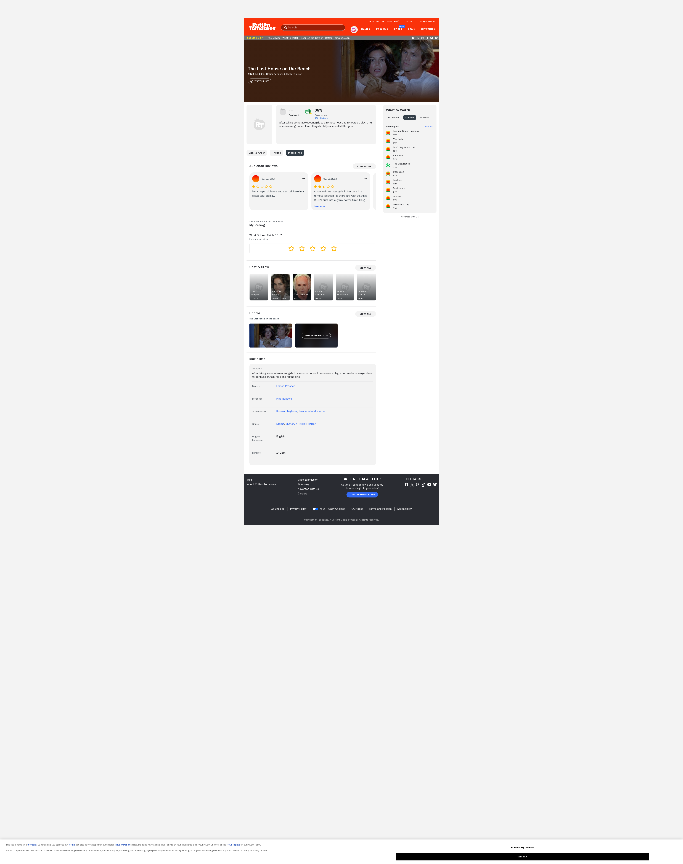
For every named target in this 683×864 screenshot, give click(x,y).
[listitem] (410, 132)
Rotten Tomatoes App (337, 38)
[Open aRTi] (354, 30)
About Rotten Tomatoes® (384, 21)
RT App (398, 29)
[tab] (394, 117)
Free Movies (273, 38)
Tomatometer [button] (295, 115)
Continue (522, 856)
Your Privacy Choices (332, 508)
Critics (408, 21)
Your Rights (233, 845)
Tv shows (382, 29)
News (411, 29)
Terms (71, 845)
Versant (32, 845)
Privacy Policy (122, 845)
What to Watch (290, 38)
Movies (365, 29)
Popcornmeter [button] (321, 115)
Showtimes (428, 29)
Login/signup (426, 21)
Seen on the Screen (312, 38)
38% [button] (319, 110)
